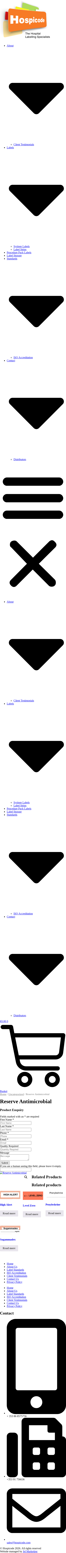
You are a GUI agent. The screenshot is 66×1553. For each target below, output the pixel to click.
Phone (4, 1132)
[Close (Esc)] (55, 3)
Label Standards (15, 1269)
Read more (9, 1213)
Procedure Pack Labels (19, 252)
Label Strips (20, 249)
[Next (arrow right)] (60, 776)
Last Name (7, 1126)
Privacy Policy (14, 1282)
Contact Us (13, 1278)
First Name (7, 1119)
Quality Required (9, 1146)
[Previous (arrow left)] (6, 776)
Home (3, 1094)
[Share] (47, 3)
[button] (33, 531)
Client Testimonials (24, 144)
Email (4, 1139)
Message (4, 1152)
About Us (12, 1266)
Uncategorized (16, 1094)
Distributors (20, 459)
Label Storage (14, 255)
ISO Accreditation (23, 357)
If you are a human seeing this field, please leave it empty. (30, 1166)
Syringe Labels (22, 246)
